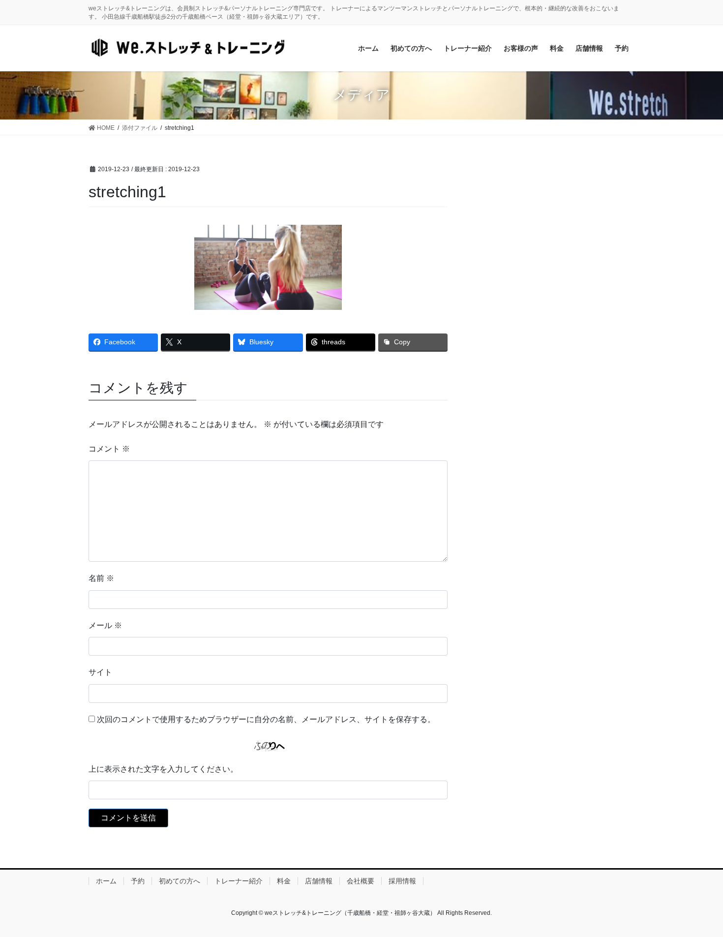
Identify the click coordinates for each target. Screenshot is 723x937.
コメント (109, 449)
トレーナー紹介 (238, 881)
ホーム (106, 881)
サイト (100, 672)
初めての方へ (179, 881)
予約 (138, 881)
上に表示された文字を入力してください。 (163, 769)
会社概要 (360, 881)
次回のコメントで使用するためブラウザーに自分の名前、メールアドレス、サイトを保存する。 (266, 719)
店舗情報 (318, 881)
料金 (284, 881)
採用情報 (402, 881)
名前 (101, 578)
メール (105, 625)
